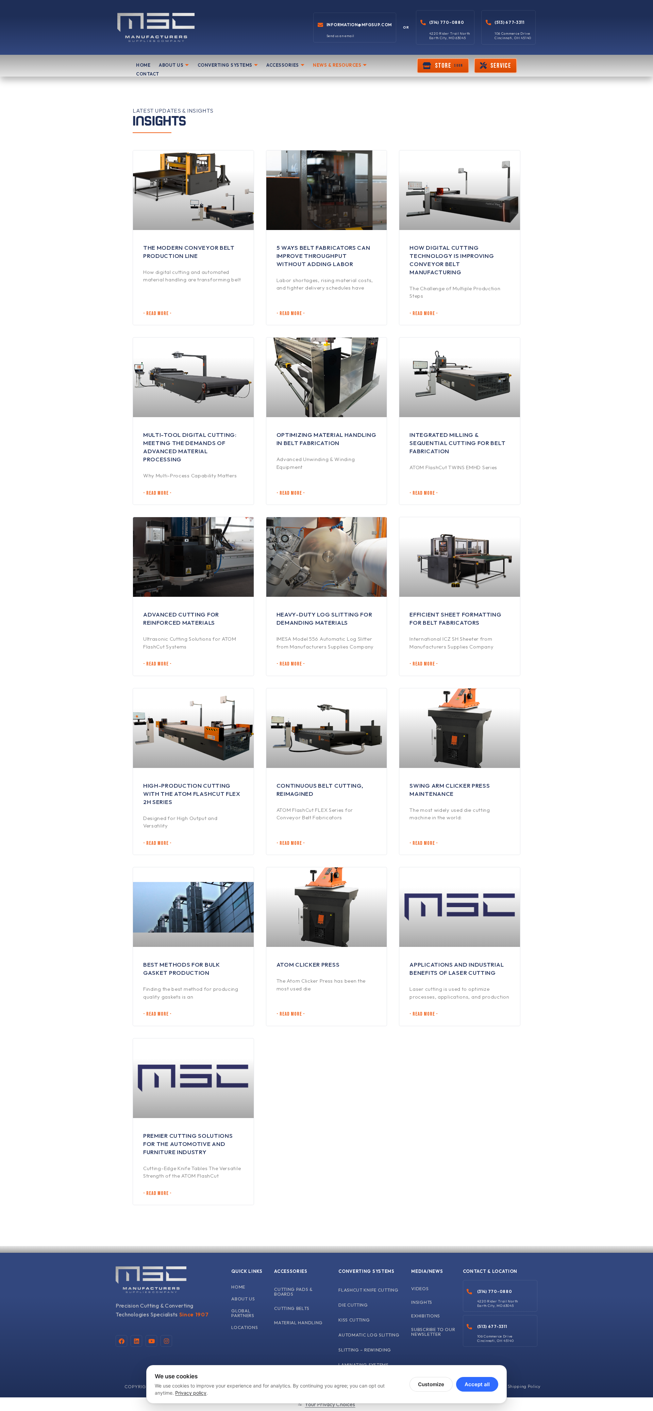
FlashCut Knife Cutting (368, 1290)
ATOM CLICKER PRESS (308, 964)
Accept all (477, 1384)
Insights (421, 1302)
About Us (171, 65)
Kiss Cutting (354, 1320)
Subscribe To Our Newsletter (433, 1332)
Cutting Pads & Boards (293, 1291)
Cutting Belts (291, 1308)
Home (143, 65)
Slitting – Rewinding (364, 1349)
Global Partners (242, 1313)
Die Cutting (353, 1305)
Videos (420, 1288)
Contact (147, 74)
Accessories (282, 65)
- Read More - (157, 313)
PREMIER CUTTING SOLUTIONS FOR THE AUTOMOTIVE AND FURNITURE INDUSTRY (188, 1143)
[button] (443, 65)
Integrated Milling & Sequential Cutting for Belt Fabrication (457, 443)
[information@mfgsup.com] (320, 25)
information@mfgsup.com (359, 24)
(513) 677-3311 (509, 22)
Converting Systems (225, 65)
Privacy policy (190, 1393)
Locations (244, 1327)
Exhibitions (425, 1315)
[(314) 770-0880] (423, 22)
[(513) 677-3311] (488, 22)
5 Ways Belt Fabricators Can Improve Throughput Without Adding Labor (323, 255)
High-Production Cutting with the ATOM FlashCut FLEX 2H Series (191, 793)
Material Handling (298, 1322)
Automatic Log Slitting (368, 1335)
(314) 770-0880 (446, 22)
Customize (431, 1384)
